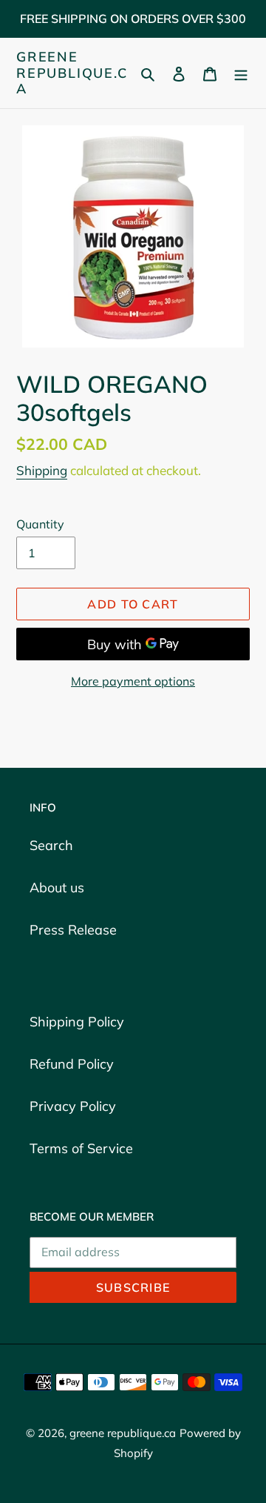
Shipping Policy (77, 1021)
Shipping (41, 470)
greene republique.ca (72, 73)
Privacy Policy (73, 1106)
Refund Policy (72, 1063)
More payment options (133, 681)
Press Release (73, 929)
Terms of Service (81, 1148)
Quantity (40, 524)
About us (57, 887)
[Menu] (240, 73)
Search (51, 845)
